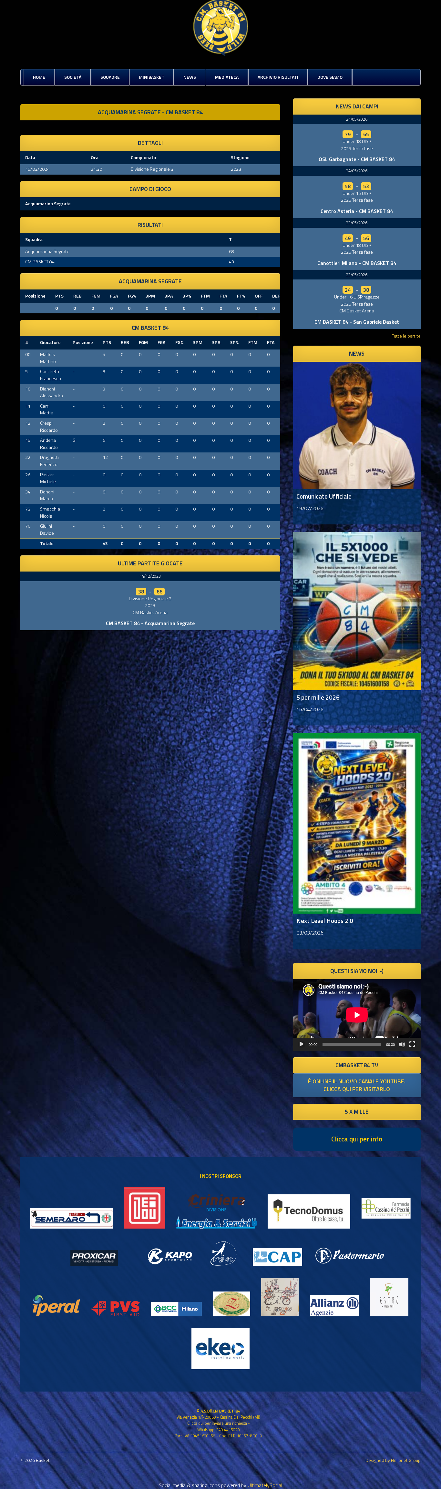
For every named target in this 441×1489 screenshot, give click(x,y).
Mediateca (227, 77)
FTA (223, 295)
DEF (276, 295)
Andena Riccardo (49, 444)
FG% (132, 295)
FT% (241, 295)
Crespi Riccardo (49, 427)
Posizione (35, 295)
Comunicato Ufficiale (324, 496)
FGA (114, 295)
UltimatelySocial (265, 1485)
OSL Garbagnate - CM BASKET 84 (357, 159)
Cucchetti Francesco (50, 375)
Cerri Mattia (46, 409)
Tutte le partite (406, 335)
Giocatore (50, 342)
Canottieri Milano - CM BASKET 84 (356, 263)
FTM (205, 295)
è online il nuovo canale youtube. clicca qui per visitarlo (356, 1085)
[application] (357, 1015)
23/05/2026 (356, 222)
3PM (150, 295)
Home (39, 77)
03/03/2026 (309, 933)
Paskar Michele (48, 478)
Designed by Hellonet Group (393, 1460)
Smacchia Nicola (50, 512)
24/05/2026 (356, 119)
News (189, 77)
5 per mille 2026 (318, 697)
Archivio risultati (278, 77)
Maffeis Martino (48, 358)
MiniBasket (151, 77)
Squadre (110, 77)
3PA (169, 295)
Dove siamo (330, 77)
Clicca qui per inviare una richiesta (217, 1423)
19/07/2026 (309, 508)
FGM (95, 295)
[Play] (301, 1044)
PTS (59, 295)
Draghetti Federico (49, 461)
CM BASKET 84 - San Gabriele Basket (356, 322)
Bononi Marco (47, 495)
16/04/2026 (309, 709)
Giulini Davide (47, 529)
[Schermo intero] (412, 1044)
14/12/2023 (150, 576)
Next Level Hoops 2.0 (324, 920)
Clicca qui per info (356, 1139)
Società (72, 77)
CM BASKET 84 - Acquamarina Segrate (150, 623)
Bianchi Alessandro (51, 392)
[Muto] (402, 1044)
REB (77, 295)
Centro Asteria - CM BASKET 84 (357, 211)
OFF (258, 295)
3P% (187, 295)
